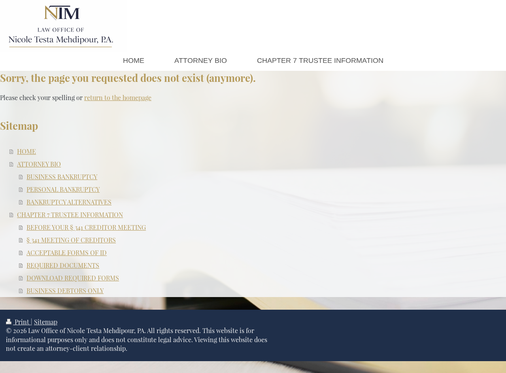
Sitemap (45, 322)
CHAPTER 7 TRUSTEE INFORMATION (70, 214)
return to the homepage (117, 97)
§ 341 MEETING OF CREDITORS (71, 240)
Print (22, 322)
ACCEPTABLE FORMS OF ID (66, 252)
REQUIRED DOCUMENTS (62, 265)
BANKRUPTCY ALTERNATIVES (68, 202)
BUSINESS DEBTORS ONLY (65, 290)
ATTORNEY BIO (39, 164)
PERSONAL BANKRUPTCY (63, 189)
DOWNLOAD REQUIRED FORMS (72, 278)
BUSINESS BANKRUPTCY (61, 176)
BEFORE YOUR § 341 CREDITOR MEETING (86, 227)
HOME (26, 151)
